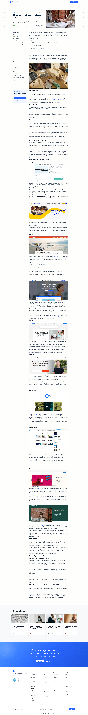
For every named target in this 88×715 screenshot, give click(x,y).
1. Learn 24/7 (15, 40)
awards (54, 194)
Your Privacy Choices (47, 713)
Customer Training (45, 677)
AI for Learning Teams (34, 672)
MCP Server (66, 691)
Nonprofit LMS (44, 691)
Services (43, 684)
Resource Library (33, 693)
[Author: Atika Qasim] (14, 25)
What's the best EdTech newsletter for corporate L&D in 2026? (19, 85)
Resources (41, 1)
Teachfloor (15, 57)
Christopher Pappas (48, 221)
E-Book (66, 677)
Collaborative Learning (57, 675)
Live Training (33, 684)
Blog (54, 681)
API (65, 684)
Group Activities (33, 686)
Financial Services (45, 696)
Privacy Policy (55, 693)
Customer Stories (56, 684)
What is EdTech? (15, 36)
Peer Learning (55, 674)
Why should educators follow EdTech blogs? (18, 80)
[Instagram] (21, 676)
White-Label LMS (44, 680)
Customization (33, 677)
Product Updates (67, 672)
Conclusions (15, 73)
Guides (66, 674)
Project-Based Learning (57, 677)
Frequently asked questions (17, 75)
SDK (65, 688)
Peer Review (33, 681)
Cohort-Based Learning (57, 672)
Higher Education (44, 689)
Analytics (32, 690)
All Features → (33, 703)
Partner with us (44, 682)
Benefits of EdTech (16, 38)
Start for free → (19, 100)
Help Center (67, 680)
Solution (35, 1)
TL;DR (14, 34)
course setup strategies (54, 316)
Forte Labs (14, 61)
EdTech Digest (15, 63)
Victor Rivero (36, 414)
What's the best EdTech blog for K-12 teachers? (18, 82)
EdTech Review (15, 67)
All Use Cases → (44, 685)
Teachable (14, 71)
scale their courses (53, 313)
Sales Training (44, 679)
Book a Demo (72, 709)
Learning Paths (33, 695)
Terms (54, 692)
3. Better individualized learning (18, 44)
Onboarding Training (45, 675)
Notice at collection (37, 713)
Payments (32, 700)
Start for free (47, 661)
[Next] (48, 637)
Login (68, 1)
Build (46, 1)
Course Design (33, 674)
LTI (65, 689)
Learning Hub (55, 683)
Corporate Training (45, 674)
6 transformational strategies (43, 269)
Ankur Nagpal (42, 525)
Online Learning (44, 672)
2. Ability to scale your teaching (18, 42)
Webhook (66, 686)
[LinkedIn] (14, 676)
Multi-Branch (33, 698)
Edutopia (14, 55)
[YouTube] (19, 676)
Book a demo (20, 98)
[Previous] (40, 637)
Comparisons (67, 679)
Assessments (33, 675)
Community (32, 683)
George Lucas (56, 256)
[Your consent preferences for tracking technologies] (2, 713)
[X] (16, 676)
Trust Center (55, 690)
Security (50, 1)
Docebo (14, 69)
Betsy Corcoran (32, 186)
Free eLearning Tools (68, 675)
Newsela (14, 59)
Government (44, 694)
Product (30, 1)
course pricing (45, 316)
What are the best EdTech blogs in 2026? (19, 77)
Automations (33, 692)
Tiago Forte (48, 377)
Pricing (55, 1)
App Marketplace (67, 694)
